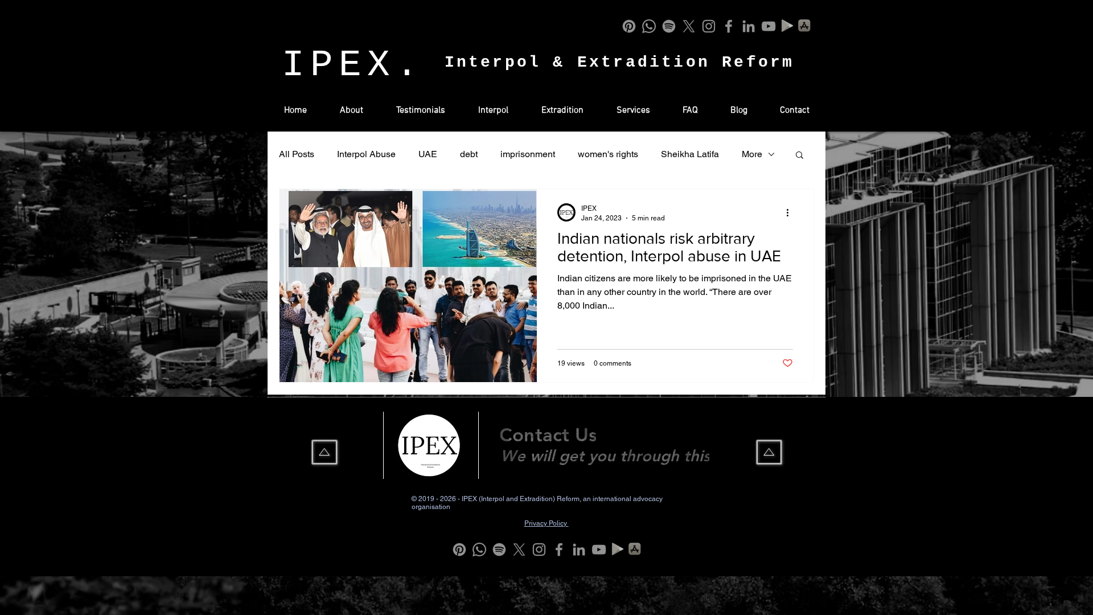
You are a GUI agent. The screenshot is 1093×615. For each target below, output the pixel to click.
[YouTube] (768, 26)
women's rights (608, 154)
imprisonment (527, 154)
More (752, 154)
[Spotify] (668, 26)
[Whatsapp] (649, 26)
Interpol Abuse (366, 154)
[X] (688, 26)
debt (469, 154)
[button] (799, 156)
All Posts (296, 154)
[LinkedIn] (748, 26)
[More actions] (791, 212)
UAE (427, 154)
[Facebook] (728, 26)
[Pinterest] (629, 26)
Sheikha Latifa (690, 154)
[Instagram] (708, 26)
